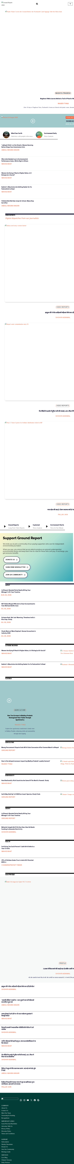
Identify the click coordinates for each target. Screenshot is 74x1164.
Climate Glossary (6, 1110)
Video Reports (62, 257)
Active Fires (5, 1151)
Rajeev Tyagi (20, 48)
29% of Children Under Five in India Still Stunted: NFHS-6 (20, 810)
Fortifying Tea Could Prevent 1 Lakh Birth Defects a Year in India (22, 796)
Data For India (5, 1146)
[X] (31, 1050)
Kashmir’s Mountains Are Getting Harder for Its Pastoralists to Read (23, 137)
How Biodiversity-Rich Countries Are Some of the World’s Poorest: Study (25, 730)
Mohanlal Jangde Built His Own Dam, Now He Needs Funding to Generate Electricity (18, 778)
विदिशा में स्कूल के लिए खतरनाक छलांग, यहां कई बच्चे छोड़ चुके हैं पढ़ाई (18, 1019)
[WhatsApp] (21, 1050)
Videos (3, 1117)
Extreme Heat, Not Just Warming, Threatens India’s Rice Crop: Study (18, 568)
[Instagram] (24, 1050)
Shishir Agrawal (63, 267)
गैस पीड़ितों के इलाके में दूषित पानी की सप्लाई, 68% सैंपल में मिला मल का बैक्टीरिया (17, 1005)
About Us (4, 1058)
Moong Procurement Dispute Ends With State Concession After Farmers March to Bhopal (30, 697)
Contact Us (4, 1060)
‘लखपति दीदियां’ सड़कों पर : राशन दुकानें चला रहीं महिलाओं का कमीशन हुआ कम (17, 951)
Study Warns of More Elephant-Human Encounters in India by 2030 (18, 582)
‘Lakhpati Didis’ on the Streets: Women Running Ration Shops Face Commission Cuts (23, 96)
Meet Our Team (6, 1063)
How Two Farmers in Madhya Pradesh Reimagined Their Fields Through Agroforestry (19, 667)
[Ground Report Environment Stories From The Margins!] (7, 3)
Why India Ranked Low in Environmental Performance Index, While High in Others (23, 110)
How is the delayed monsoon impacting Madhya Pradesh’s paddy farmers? (25, 711)
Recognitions (5, 1068)
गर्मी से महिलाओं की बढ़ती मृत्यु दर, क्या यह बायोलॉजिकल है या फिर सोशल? (18, 992)
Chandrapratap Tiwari (11, 813)
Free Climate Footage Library (10, 1114)
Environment (5, 1123)
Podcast (43, 67)
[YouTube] (28, 1050)
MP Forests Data (6, 1143)
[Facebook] (35, 1050)
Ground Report (8, 700)
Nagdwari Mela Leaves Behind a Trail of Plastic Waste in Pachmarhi (20, 42)
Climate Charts (5, 1153)
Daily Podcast (5, 1112)
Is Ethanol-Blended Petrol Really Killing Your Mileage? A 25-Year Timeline (16, 541)
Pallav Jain (63, 464)
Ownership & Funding (8, 1065)
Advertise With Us (6, 1076)
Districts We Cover (7, 1135)
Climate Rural (5, 1133)
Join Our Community (7, 1099)
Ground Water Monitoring (9, 1158)
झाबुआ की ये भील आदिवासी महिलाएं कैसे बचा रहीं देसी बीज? (17, 936)
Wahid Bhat (6, 114)
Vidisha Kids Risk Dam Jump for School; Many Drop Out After (20, 151)
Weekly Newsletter (7, 1094)
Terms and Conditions (8, 1083)
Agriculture (19, 660)
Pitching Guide (5, 1101)
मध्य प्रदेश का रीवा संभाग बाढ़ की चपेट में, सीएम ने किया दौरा (55, 71)
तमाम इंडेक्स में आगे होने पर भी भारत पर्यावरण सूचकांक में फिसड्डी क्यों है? (16, 964)
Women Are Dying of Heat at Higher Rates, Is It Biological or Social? (23, 123)
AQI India (4, 1148)
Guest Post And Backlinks (9, 1073)
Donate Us (4, 1096)
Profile (62, 913)
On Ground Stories (7, 1128)
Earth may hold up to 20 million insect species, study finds (20, 744)
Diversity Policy (6, 1081)
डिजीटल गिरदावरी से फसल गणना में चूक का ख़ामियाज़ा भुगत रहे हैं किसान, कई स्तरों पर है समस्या (17, 1033)
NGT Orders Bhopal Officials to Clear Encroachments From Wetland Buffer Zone (18, 554)
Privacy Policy (5, 1078)
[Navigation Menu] (70, 4)
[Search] (37, 4)
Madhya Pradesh (20, 36)
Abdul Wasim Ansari (10, 100)
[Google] (38, 1050)
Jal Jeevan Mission (7, 1156)
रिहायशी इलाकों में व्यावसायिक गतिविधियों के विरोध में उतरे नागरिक (17, 978)
